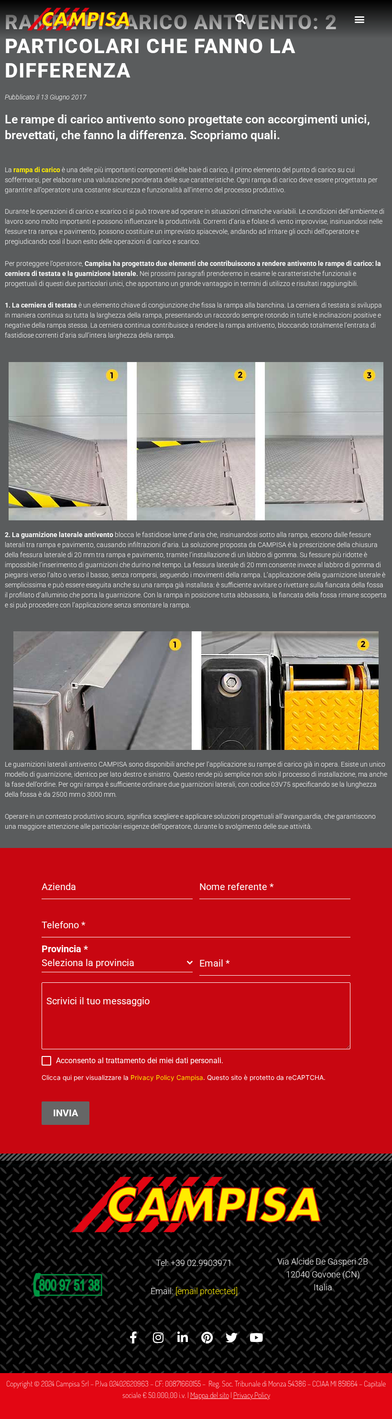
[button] (240, 19)
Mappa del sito (209, 1395)
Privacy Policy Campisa (167, 1077)
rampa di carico (36, 170)
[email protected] (206, 1291)
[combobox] (117, 963)
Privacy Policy (251, 1395)
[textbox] (114, 963)
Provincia (65, 949)
